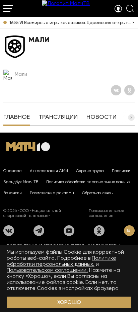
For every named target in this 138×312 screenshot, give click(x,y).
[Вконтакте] (116, 90)
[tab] (16, 117)
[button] (131, 117)
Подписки (121, 170)
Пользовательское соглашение (106, 213)
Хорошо (69, 302)
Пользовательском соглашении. (47, 270)
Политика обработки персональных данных (88, 181)
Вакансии (12, 192)
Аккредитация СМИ (49, 170)
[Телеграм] (38, 230)
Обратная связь (97, 192)
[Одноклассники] (129, 90)
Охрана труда (90, 170)
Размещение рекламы (52, 192)
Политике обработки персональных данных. (61, 261)
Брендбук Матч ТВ (20, 181)
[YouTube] (69, 230)
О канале (12, 170)
